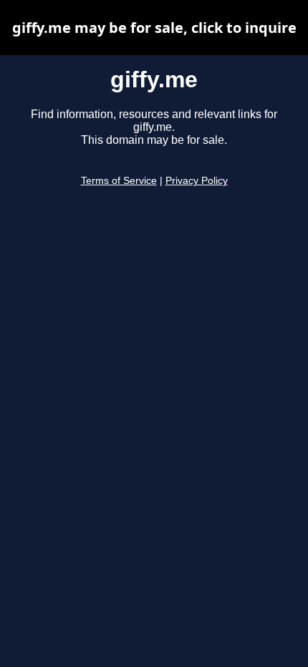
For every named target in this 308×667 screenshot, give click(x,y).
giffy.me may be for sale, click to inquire (154, 27)
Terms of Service (119, 180)
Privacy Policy (196, 180)
